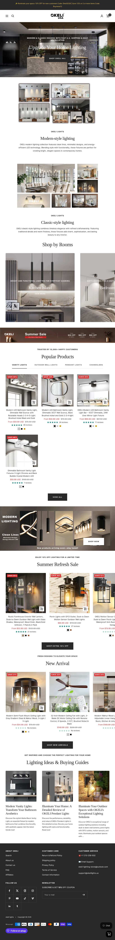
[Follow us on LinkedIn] (9, 906)
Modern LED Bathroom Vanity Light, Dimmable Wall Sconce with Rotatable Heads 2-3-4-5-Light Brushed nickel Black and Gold (21, 414)
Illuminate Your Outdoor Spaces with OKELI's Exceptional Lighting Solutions (93, 811)
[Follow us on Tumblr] (17, 906)
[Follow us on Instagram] (32, 891)
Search (9, 855)
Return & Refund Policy (52, 855)
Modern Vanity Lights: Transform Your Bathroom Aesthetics (21, 809)
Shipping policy (48, 860)
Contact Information (50, 875)
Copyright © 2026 (24, 917)
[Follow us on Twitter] (17, 891)
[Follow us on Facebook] (9, 891)
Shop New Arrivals (57, 745)
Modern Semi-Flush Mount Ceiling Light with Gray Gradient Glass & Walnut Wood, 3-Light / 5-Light (26, 718)
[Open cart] (109, 934)
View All (57, 497)
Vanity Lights (19, 365)
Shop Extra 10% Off (57, 646)
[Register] (83, 895)
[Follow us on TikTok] (25, 898)
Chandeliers (96, 365)
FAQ (7, 870)
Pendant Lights (73, 365)
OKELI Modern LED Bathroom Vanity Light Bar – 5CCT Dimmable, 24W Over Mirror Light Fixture (93, 413)
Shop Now (93, 541)
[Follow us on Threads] (25, 891)
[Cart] (107, 16)
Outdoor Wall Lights (46, 365)
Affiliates (9, 875)
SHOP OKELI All (57, 58)
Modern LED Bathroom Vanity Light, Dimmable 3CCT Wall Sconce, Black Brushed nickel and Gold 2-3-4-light (57, 413)
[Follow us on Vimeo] (32, 898)
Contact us (10, 865)
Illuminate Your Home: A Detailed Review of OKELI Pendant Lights (57, 809)
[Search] (13, 16)
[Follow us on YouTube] (17, 898)
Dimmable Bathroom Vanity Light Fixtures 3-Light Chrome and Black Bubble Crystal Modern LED (22, 473)
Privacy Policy (48, 865)
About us (10, 860)
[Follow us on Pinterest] (9, 898)
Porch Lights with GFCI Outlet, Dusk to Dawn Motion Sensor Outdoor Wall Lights (69, 618)
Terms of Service (49, 870)
